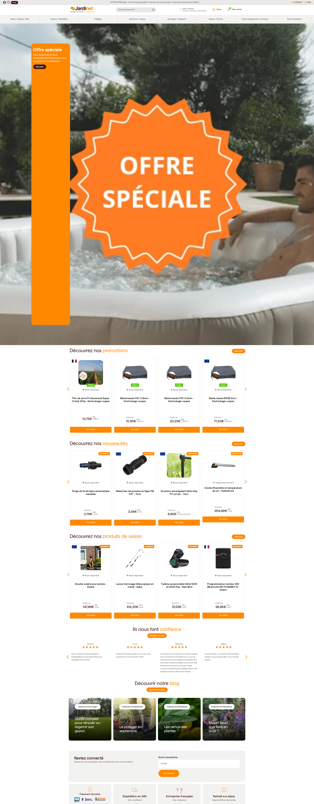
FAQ (309, 3)
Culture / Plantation (59, 19)
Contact (298, 3)
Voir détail (90, 430)
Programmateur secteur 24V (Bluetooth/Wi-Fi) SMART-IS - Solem (135, 587)
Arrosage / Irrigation (176, 19)
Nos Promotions (294, 19)
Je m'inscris (169, 773)
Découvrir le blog (157, 690)
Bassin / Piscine (216, 19)
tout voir (238, 351)
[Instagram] (8, 2)
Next (311, 184)
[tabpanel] (157, 184)
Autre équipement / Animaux (255, 19)
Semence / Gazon (137, 19)
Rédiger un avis (157, 636)
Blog (14, 2)
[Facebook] (4, 2)
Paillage (98, 19)
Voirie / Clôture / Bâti (19, 19)
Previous (3, 184)
